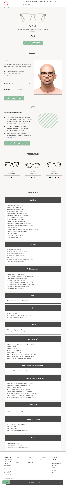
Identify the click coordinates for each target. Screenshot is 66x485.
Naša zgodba (49, 2)
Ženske (5, 7)
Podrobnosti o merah (14, 98)
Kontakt (56, 2)
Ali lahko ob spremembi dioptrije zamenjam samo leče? (21, 344)
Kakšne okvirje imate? (12, 313)
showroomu (13, 137)
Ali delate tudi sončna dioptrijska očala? (17, 412)
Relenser (54, 470)
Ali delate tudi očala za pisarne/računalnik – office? (20, 225)
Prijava (25, 5)
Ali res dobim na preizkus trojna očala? (17, 278)
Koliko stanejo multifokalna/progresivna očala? (19, 223)
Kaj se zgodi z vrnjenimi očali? (15, 235)
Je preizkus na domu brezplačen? (15, 274)
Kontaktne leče (27, 2)
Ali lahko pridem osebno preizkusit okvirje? (18, 300)
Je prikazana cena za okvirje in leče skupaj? (18, 215)
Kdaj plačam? (10, 257)
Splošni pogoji (43, 457)
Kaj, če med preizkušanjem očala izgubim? (18, 286)
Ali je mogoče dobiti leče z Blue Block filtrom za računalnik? (22, 354)
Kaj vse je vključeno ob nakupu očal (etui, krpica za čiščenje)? (23, 229)
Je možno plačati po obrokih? (14, 207)
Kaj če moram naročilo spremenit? (15, 253)
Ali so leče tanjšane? (12, 346)
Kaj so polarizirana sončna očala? (15, 410)
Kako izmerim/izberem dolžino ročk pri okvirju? (19, 315)
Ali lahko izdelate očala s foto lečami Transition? (19, 358)
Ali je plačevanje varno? (13, 443)
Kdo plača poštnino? (12, 233)
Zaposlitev (30, 462)
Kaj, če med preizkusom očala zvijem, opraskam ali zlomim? (22, 284)
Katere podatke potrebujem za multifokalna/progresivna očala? (23, 393)
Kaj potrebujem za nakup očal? (15, 217)
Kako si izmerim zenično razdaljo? (16, 332)
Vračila (29, 460)
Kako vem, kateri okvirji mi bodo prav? (17, 317)
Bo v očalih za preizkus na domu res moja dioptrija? (20, 282)
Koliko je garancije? (12, 227)
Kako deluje (41, 2)
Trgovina (34, 2)
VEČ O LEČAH (17, 143)
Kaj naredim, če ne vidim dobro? (15, 288)
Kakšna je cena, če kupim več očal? (16, 219)
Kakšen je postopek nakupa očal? (15, 211)
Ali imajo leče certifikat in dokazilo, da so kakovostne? (21, 356)
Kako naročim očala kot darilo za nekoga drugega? (20, 259)
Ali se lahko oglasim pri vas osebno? (16, 221)
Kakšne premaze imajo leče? (14, 350)
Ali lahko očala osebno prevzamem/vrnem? (18, 430)
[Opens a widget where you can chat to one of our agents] (6, 482)
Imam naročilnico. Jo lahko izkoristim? (17, 371)
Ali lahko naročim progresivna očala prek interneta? (20, 395)
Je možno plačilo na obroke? (14, 387)
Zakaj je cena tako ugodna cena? (15, 205)
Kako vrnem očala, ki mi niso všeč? (16, 424)
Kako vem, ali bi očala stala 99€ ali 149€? (17, 251)
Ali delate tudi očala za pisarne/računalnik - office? (20, 383)
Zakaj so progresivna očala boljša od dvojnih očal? (20, 391)
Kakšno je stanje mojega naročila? (15, 255)
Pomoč (17, 462)
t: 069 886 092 (7, 475)
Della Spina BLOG (56, 463)
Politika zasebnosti (44, 460)
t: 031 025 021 (7, 465)
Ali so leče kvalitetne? (12, 348)
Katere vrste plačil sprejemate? (14, 445)
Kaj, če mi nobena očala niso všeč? (16, 280)
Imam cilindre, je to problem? (14, 352)
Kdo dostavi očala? (12, 428)
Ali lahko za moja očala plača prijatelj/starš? (18, 447)
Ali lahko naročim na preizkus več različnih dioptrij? (20, 276)
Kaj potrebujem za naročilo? (14, 249)
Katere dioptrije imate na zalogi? (15, 237)
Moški (17, 460)
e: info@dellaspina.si (9, 478)
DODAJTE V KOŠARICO (33, 43)
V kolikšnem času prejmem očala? (15, 209)
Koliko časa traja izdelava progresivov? (17, 213)
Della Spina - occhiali (55, 466)
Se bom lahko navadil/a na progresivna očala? (18, 389)
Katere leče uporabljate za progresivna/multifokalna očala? (22, 397)
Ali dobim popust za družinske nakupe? (17, 231)
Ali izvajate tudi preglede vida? (15, 330)
